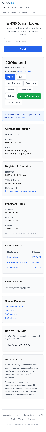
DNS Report (30, 415)
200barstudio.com (14, 306)
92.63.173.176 (38, 267)
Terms (21, 419)
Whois (10, 76)
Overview (7, 415)
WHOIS (6, 7)
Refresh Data (13, 102)
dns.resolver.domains (17, 262)
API (41, 415)
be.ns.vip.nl (12, 257)
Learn (18, 415)
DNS (21, 7)
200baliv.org (11, 318)
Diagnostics (25, 89)
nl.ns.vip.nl (12, 267)
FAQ (13, 419)
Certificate (31, 83)
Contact (31, 419)
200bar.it (9, 310)
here (23, 117)
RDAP (14, 7)
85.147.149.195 (24, 71)
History (10, 96)
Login (34, 13)
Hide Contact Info (30, 96)
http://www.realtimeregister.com (20, 191)
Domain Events (9, 13)
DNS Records (13, 83)
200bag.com (11, 314)
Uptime (29, 7)
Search (23, 49)
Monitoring (24, 13)
